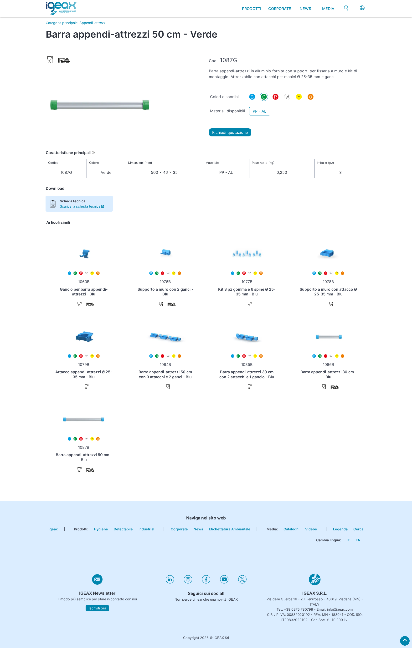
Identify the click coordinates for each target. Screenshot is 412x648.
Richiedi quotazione (230, 132)
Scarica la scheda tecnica (80, 206)
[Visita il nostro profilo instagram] (188, 582)
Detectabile (123, 529)
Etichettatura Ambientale (229, 529)
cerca (358, 529)
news (305, 8)
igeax (53, 529)
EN (358, 540)
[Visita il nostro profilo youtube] (224, 582)
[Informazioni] (93, 152)
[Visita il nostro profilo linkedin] (170, 582)
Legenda (340, 529)
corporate (279, 8)
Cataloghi (291, 529)
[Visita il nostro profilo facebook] (206, 582)
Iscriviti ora (97, 608)
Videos (311, 529)
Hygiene (101, 529)
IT (348, 540)
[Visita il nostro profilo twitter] (242, 582)
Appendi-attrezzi (92, 23)
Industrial (146, 529)
